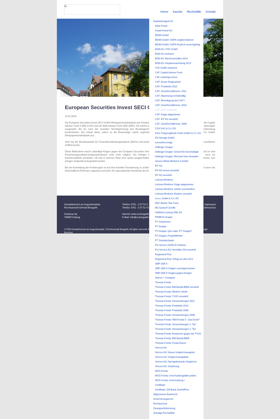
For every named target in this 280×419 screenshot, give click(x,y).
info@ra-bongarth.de (140, 217)
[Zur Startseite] (92, 9)
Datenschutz (209, 207)
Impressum (210, 204)
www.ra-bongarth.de (141, 214)
